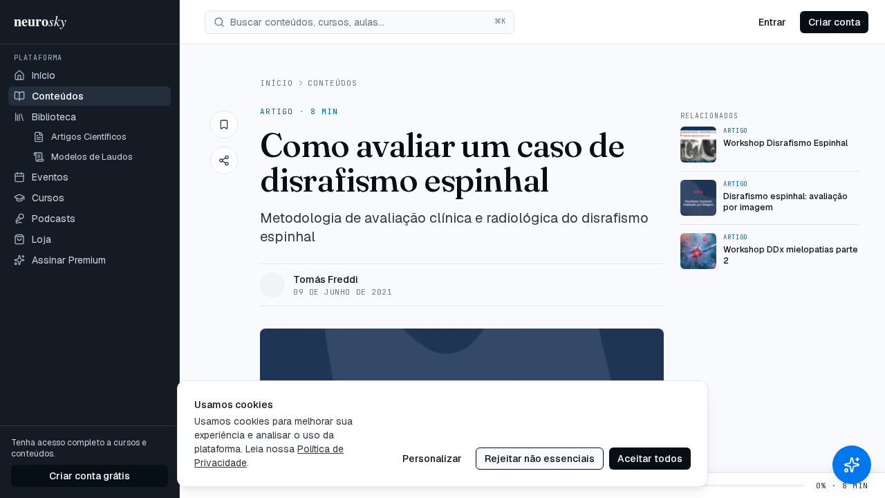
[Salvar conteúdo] (224, 124)
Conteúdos (333, 83)
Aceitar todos (649, 458)
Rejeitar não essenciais (540, 458)
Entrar (772, 22)
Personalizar (432, 458)
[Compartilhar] (224, 160)
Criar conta (834, 22)
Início (277, 83)
